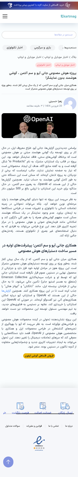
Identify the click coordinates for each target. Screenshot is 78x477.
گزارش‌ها (6, 291)
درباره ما (69, 426)
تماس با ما (53, 426)
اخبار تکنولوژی (44, 65)
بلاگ (73, 57)
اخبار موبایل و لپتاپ (56, 57)
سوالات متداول (12, 426)
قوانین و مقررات (34, 426)
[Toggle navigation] (5, 16)
